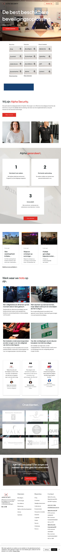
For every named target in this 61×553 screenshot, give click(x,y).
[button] (30, 459)
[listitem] (16, 49)
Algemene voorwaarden (41, 528)
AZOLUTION (28, 528)
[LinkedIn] (2, 487)
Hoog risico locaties (40, 492)
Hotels (36, 500)
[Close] (59, 549)
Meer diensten (28, 75)
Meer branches (13, 76)
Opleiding (42, 56)
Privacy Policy (16, 551)
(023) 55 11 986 (52, 485)
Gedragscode (38, 530)
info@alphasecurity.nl (53, 487)
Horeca (36, 509)
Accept (54, 549)
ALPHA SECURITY (11, 4)
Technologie (28, 56)
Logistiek (37, 497)
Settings (47, 549)
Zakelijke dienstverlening (40, 483)
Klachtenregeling (52, 528)
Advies (27, 71)
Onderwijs (37, 506)
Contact (41, 71)
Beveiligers (28, 49)
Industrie (37, 494)
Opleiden (19, 495)
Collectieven (14, 64)
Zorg (11, 49)
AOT (40, 64)
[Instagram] (4, 487)
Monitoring (20, 486)
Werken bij (42, 49)
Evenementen (14, 71)
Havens (36, 503)
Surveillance (28, 64)
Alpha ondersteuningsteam (24, 489)
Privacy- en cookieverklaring (50, 530)
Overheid (13, 56)
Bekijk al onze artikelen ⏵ (9, 267)
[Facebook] (6, 487)
